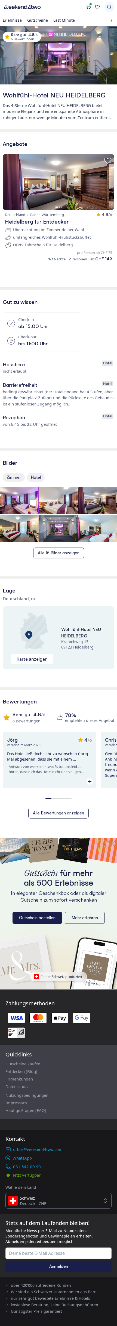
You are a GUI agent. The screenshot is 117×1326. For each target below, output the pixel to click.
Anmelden (58, 1266)
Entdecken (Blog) (21, 1071)
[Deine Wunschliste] (97, 7)
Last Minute (64, 20)
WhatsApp (22, 1158)
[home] (43, 7)
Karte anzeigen (32, 659)
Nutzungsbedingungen (26, 1095)
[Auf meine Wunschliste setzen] (108, 161)
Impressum (16, 1102)
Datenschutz (17, 1086)
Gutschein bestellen (37, 917)
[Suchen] (109, 7)
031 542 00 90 (27, 1166)
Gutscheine (37, 20)
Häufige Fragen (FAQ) (25, 1110)
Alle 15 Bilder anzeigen (58, 552)
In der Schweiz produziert (61, 976)
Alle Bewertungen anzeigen (58, 813)
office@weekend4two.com (38, 1149)
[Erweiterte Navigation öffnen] (112, 20)
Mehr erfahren (85, 917)
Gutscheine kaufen (22, 1063)
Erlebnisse (12, 20)
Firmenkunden (19, 1079)
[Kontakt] (88, 7)
